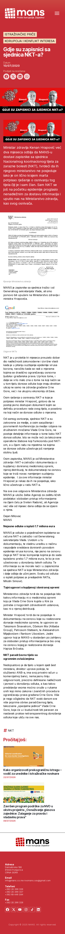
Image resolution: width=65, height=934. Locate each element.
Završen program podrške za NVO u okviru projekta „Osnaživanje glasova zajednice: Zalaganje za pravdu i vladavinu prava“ (29, 811)
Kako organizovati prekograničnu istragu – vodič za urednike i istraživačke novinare (32, 771)
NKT (11, 730)
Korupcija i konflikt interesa (30, 41)
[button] (6, 76)
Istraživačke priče (20, 34)
